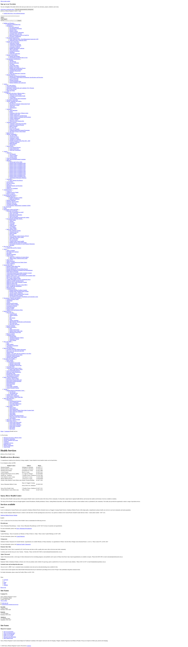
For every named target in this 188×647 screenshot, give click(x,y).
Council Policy (9, 181)
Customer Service (8, 189)
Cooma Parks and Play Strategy (13, 247)
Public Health (12, 220)
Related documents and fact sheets (14, 354)
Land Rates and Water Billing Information (16, 349)
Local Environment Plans (15, 81)
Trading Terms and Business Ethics (14, 310)
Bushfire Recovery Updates (15, 197)
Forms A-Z (9, 184)
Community (6, 92)
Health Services (10, 133)
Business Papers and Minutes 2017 (17, 175)
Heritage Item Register (14, 56)
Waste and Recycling (11, 229)
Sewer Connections (13, 402)
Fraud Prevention (10, 307)
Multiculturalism (13, 143)
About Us (8, 152)
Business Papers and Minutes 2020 (17, 171)
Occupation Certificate (14, 47)
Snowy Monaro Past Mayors (16, 180)
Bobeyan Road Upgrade (12, 267)
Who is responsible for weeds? (16, 212)
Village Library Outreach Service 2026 (18, 258)
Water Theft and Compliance (16, 411)
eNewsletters (9, 347)
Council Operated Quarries (12, 387)
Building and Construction (12, 41)
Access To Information (11, 158)
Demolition (12, 52)
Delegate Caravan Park (14, 364)
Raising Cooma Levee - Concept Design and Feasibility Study (20, 275)
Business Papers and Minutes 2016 (17, 176)
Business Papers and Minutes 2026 (17, 163)
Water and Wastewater (9, 398)
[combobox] (10, 16)
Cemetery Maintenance (14, 118)
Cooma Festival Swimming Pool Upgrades (16, 274)
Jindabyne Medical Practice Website (9, 515)
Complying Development (15, 45)
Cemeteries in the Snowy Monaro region (18, 113)
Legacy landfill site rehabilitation (14, 286)
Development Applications (15, 28)
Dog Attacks (12, 317)
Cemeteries (9, 109)
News (7, 343)
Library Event (9, 255)
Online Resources (10, 261)
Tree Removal (12, 61)
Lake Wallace (12, 418)
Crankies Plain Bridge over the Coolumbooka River (18, 279)
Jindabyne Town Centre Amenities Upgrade (16, 282)
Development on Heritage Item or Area (18, 57)
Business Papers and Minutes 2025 (17, 164)
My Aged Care (12, 127)
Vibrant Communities (11, 134)
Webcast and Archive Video (15, 162)
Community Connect (14, 138)
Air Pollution (12, 226)
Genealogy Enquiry (14, 119)
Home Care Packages (14, 129)
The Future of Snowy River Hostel (17, 131)
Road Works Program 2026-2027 (14, 380)
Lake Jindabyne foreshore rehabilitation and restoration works (23, 296)
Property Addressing (14, 62)
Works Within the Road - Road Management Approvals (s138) (23, 39)
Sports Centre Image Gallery (16, 369)
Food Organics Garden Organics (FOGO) (19, 236)
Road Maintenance (10, 382)
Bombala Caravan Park (14, 362)
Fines (10, 328)
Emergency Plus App (11, 203)
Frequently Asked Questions (13, 356)
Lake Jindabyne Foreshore (12, 376)
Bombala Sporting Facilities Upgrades (18, 290)
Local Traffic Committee (12, 386)
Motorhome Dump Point (15, 332)
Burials (11, 111)
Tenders (8, 302)
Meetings (8, 160)
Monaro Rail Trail (10, 287)
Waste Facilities (13, 233)
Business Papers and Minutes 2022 (17, 168)
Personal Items (12, 336)
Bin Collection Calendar (15, 230)
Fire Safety (11, 64)
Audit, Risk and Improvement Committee (16, 159)
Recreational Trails (10, 373)
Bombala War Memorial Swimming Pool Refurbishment (19, 270)
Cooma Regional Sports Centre (13, 368)
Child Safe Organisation (15, 150)
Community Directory (14, 142)
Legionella (11, 224)
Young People (9, 146)
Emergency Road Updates (12, 201)
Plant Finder (12, 427)
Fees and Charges (10, 183)
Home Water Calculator (14, 426)
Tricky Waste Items (13, 238)
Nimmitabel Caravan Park (15, 365)
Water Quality (12, 407)
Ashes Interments (13, 110)
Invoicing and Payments (12, 303)
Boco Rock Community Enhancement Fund (19, 103)
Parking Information (11, 327)
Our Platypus (12, 391)
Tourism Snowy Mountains (12, 395)
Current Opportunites (11, 86)
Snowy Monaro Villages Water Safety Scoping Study (21, 410)
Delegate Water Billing (11, 357)
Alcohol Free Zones (14, 136)
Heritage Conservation (11, 55)
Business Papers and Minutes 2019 (17, 172)
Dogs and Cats (9, 312)
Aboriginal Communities (12, 99)
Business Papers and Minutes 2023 (17, 167)
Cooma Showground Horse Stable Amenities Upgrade (19, 273)
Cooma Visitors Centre (11, 394)
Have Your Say (7, 246)
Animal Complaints (13, 320)
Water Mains (12, 413)
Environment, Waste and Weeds (11, 209)
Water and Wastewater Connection (17, 73)
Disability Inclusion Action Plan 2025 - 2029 (19, 140)
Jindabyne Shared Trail (11, 283)
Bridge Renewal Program (12, 271)
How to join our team (11, 89)
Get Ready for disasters (11, 204)
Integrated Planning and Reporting (14, 185)
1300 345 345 (5, 603)
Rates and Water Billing (9, 348)
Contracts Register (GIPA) (12, 299)
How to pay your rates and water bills (15, 351)
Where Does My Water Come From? (18, 417)
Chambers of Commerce (15, 139)
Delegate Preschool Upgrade (16, 295)
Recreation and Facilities (9, 358)
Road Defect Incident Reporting (13, 381)
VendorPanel (9, 300)
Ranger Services (7, 311)
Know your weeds (13, 213)
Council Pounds (13, 314)
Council (5, 151)
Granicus (29, 645)
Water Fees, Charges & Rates (13, 419)
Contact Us (9, 191)
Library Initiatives (10, 263)
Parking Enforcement (14, 329)
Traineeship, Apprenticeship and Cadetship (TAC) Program (20, 88)
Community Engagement (12, 345)
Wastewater (9, 399)
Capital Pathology (20, 536)
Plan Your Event (7, 206)
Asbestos (11, 221)
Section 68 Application (14, 53)
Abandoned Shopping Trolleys (16, 337)
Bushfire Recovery (10, 196)
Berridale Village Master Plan (13, 266)
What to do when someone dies (16, 121)
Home (2, 431)
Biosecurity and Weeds (11, 210)
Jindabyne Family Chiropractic (23, 544)
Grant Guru (12, 106)
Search (2, 20)
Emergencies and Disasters (10, 195)
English (14, 13)
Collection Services (13, 232)
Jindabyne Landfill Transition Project (15, 280)
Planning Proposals (13, 80)
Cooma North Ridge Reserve (13, 370)
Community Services (11, 122)
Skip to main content (5, 1)
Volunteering (12, 144)
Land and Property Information (16, 32)
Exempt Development (14, 51)
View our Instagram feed (9, 633)
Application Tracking (14, 43)
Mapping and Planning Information (17, 76)
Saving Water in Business (15, 424)
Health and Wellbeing (14, 199)
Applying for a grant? (14, 105)
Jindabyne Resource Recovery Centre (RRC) (16, 284)
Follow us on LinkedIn (9, 634)
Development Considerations (13, 59)
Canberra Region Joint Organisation (17, 98)
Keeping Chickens (10, 325)
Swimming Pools (10, 366)
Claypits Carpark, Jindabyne (16, 292)
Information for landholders (15, 214)
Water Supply (9, 406)
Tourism (5, 389)
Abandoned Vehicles (14, 339)
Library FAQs (9, 259)
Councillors (9, 179)
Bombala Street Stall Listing (12, 374)
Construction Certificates (15, 44)
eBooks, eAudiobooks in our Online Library (16, 262)
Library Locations (10, 250)
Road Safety (9, 385)
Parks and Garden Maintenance (13, 372)
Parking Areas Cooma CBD (15, 331)
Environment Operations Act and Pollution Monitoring (22, 243)
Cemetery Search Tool (14, 114)
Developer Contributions (15, 36)
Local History (12, 97)
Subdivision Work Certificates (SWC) (18, 40)
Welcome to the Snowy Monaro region (15, 93)
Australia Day (12, 102)
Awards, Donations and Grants (13, 101)
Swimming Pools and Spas (15, 33)
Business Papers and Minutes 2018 (17, 173)
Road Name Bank (10, 384)
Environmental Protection (15, 401)
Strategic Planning (10, 74)
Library (5, 249)
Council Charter (13, 156)
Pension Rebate (10, 352)
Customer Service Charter (12, 192)
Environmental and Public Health (14, 218)
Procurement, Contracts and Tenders (12, 298)
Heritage (11, 72)
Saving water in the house (15, 422)
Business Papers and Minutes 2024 (17, 166)
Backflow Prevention (14, 66)
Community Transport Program (16, 125)
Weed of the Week (13, 216)
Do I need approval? (14, 27)
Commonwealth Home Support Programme (19, 130)
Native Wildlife (12, 228)
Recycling (11, 234)
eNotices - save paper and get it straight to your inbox (18, 353)
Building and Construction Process (17, 68)
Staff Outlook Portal (8, 638)
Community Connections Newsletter (17, 123)
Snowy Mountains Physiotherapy (24, 528)
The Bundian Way (13, 393)
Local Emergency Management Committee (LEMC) (18, 205)
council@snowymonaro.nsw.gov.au (10, 604)
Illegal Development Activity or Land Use (19, 35)
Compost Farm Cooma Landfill (16, 241)
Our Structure (12, 154)
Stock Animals (12, 340)
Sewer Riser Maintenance (15, 403)
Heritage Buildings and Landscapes (17, 82)
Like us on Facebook (8, 631)
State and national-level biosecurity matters (19, 217)
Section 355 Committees (12, 188)
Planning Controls (13, 31)
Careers (5, 84)
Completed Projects (10, 288)
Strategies (8, 187)
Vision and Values (10, 90)
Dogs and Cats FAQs (14, 324)
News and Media (7, 341)
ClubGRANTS (13, 107)
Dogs (10, 319)
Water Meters (12, 414)
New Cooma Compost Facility (13, 278)
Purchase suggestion (11, 254)
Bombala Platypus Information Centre (15, 390)
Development (9, 25)
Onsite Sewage (12, 225)
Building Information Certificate (16, 48)
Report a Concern (10, 193)
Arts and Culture (13, 135)
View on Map (4, 600)
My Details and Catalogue (12, 251)
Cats (10, 316)
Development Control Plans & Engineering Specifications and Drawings (26, 77)
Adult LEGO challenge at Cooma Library (19, 257)
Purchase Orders (10, 308)
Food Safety (12, 222)
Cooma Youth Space (14, 148)
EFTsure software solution (12, 304)
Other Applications (13, 49)
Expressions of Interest (11, 306)
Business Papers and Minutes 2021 (17, 170)
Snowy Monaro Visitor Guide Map (14, 397)
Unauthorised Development (15, 69)
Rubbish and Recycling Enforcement (18, 242)
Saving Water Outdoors (14, 423)
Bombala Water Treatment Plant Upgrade (18, 291)
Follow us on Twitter (8, 635)
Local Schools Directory (15, 147)
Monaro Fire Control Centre (12, 277)
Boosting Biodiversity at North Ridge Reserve (17, 269)
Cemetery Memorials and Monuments (18, 115)
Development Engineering (12, 37)
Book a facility (9, 360)
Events (5, 208)
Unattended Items (10, 335)
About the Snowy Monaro (15, 94)
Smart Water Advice (11, 421)
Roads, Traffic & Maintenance (11, 377)
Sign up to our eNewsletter (10, 637)
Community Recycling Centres (16, 237)
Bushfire (11, 60)
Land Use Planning (13, 78)
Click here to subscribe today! (7, 9)
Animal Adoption (13, 315)
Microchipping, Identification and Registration (20, 321)
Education (11, 245)
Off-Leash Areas (13, 323)
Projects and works (8, 265)
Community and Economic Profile (17, 96)
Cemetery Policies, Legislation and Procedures (20, 117)
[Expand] (14, 23)
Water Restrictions (13, 409)
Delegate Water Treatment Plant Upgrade (18, 294)
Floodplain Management (15, 70)
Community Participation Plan (13, 24)
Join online (9, 253)
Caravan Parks (9, 361)
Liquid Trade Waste (14, 65)
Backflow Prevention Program (16, 415)
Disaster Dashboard (11, 200)
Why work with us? (11, 85)
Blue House (12, 428)
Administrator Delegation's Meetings (17, 177)
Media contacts (9, 344)
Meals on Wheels (13, 126)
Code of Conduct (13, 155)
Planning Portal (13, 29)
